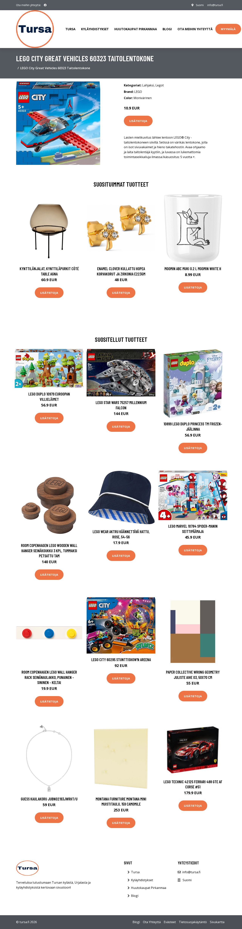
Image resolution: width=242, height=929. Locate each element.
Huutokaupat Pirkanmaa (135, 29)
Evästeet (170, 922)
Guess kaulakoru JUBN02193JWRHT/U (49, 798)
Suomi (200, 5)
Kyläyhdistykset (95, 29)
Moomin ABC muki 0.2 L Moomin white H (192, 268)
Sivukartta (217, 922)
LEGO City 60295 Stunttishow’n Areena (121, 659)
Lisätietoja (138, 121)
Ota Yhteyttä (152, 922)
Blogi (167, 29)
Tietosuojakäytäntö (193, 922)
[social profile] (45, 5)
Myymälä (228, 29)
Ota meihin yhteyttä (195, 29)
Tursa (70, 29)
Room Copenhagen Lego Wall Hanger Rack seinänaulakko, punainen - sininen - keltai (49, 677)
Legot (159, 85)
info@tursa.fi (215, 5)
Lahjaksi (148, 85)
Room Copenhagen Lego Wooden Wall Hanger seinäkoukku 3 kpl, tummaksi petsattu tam (49, 550)
